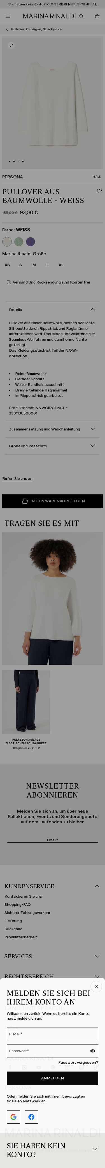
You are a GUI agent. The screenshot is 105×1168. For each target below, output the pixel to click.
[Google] (13, 1117)
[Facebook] (31, 1117)
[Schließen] (96, 987)
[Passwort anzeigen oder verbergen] (92, 1052)
